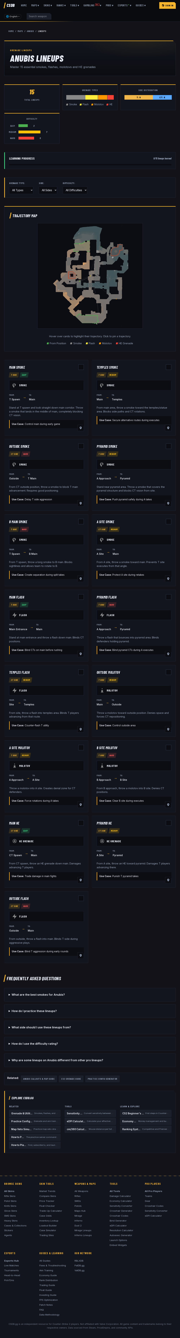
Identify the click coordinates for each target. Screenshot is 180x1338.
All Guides (44, 1260)
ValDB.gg (79, 1270)
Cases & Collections (15, 1225)
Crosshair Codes (119, 1215)
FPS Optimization (48, 1299)
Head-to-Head (12, 1275)
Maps (20, 31)
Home (24, 5)
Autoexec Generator (121, 1235)
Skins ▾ (48, 5)
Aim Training (46, 1270)
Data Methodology (49, 1314)
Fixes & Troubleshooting (52, 1265)
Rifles (78, 1196)
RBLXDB (79, 1260)
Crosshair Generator (121, 1210)
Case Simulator (47, 1230)
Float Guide (45, 1290)
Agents (8, 1235)
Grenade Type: (17, 183)
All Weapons (81, 1191)
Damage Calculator (120, 1196)
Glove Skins (10, 1210)
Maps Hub (80, 1210)
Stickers (8, 1230)
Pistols (78, 1205)
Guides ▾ (141, 5)
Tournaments (11, 1270)
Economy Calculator (121, 1201)
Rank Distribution (48, 1280)
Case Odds (45, 1215)
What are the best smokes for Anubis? (38, 994)
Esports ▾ (124, 5)
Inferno (78, 1220)
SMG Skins (10, 1215)
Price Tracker (46, 1201)
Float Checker (47, 1205)
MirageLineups (83, 1230)
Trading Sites (46, 1235)
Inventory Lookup (48, 1220)
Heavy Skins (11, 1220)
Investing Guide (47, 1295)
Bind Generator (118, 1220)
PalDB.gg (79, 1265)
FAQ (41, 1309)
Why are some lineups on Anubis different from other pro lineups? (57, 1060)
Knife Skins (10, 1205)
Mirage (78, 1215)
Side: (41, 183)
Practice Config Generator (102, 1078)
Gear (147, 1201)
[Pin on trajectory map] (81, 428)
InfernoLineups (83, 1235)
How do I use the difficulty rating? (35, 1043)
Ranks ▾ (61, 5)
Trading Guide (47, 1285)
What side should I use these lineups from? (41, 1027)
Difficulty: (69, 183)
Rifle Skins (9, 1196)
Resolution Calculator (121, 1230)
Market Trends (47, 1191)
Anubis (30, 31)
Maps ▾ (35, 5)
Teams (148, 1196)
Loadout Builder (48, 1225)
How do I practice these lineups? (34, 1011)
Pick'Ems (9, 1280)
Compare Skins (47, 1196)
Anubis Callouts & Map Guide (38, 1078)
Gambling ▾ (92, 5)
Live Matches (11, 1265)
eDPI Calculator (118, 1225)
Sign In (169, 5)
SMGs (78, 1201)
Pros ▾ (110, 5)
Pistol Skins (10, 1201)
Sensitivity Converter (121, 1205)
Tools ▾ (74, 5)
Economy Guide (48, 1275)
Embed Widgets (118, 1245)
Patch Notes (46, 1304)
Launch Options (118, 1240)
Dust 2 (78, 1225)
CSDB (11, 5)
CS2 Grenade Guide (71, 1078)
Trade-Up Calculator (50, 1210)
